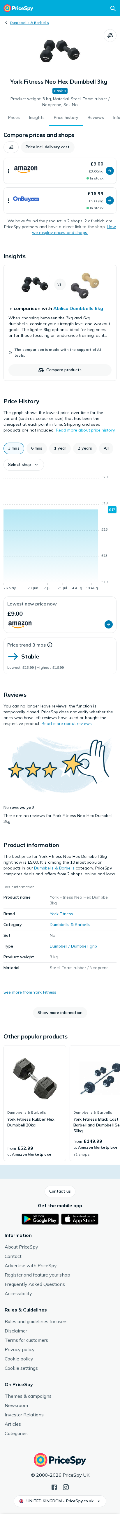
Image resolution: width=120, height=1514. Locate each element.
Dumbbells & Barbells (29, 22)
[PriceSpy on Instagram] (65, 1487)
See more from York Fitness (30, 992)
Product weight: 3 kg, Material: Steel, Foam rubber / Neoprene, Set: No (60, 101)
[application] (60, 533)
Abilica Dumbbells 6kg (78, 308)
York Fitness (61, 913)
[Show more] (8, 170)
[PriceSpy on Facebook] (54, 1487)
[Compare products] (110, 35)
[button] (11, 147)
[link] (60, 323)
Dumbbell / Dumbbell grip (73, 946)
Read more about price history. (85, 430)
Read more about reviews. (67, 723)
